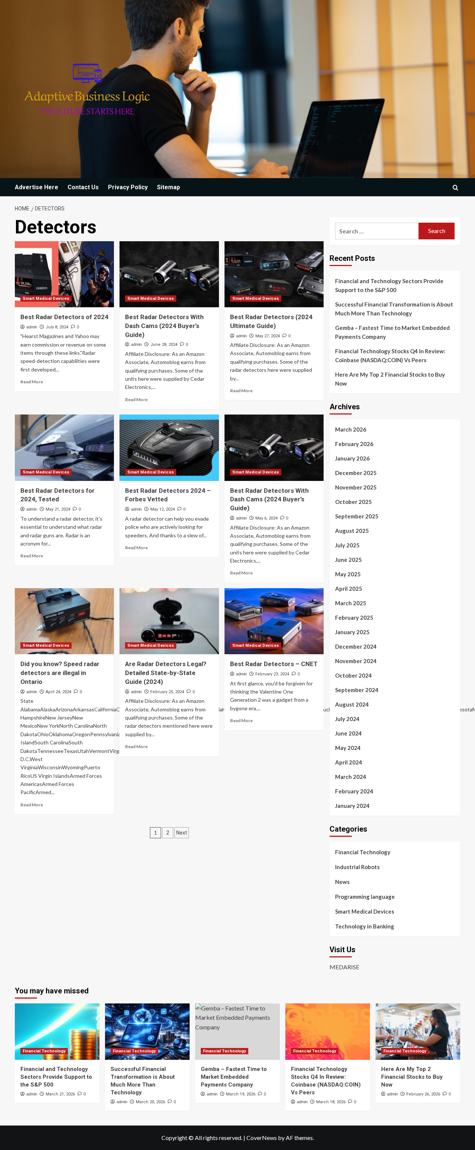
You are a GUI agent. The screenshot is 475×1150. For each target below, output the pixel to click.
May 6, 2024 (266, 518)
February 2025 (354, 617)
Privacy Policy (128, 187)
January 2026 (352, 458)
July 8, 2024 (57, 327)
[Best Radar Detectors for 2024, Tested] (64, 448)
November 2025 (356, 487)
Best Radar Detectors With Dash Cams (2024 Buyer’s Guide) (164, 325)
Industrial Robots (357, 867)
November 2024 (356, 661)
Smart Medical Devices (46, 298)
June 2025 (348, 559)
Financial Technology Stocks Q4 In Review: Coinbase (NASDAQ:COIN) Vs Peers (390, 355)
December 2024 (356, 646)
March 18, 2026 (330, 1102)
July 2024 (347, 718)
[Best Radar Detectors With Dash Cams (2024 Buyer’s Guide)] (169, 274)
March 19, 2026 (240, 1094)
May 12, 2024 (162, 509)
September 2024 (357, 690)
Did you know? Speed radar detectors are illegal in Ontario (59, 672)
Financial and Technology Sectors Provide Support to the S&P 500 (389, 285)
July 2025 (347, 545)
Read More (31, 381)
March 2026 (350, 429)
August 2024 (352, 704)
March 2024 (350, 776)
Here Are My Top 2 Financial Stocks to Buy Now (390, 379)
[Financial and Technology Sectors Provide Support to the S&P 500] (57, 1031)
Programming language (365, 896)
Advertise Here (36, 187)
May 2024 (348, 747)
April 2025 (348, 588)
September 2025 (357, 516)
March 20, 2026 (150, 1102)
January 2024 (352, 805)
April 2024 (348, 762)
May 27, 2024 (267, 336)
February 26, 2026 (423, 1094)
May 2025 (348, 574)
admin (31, 327)
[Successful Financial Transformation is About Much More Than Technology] (147, 1031)
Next (181, 833)
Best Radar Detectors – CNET (274, 664)
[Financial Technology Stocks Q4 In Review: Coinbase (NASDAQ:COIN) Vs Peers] (327, 1031)
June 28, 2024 (163, 344)
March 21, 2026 (60, 1094)
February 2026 (354, 443)
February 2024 (354, 791)
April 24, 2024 (58, 691)
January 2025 (352, 632)
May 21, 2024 (58, 509)
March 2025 (350, 603)
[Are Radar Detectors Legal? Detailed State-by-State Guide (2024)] (169, 621)
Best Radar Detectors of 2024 (64, 317)
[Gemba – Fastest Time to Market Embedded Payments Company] (237, 1031)
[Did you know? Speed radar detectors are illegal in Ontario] (64, 621)
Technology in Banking (364, 926)
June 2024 (348, 733)
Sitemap (168, 187)
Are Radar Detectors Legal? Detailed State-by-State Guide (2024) (165, 672)
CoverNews (261, 1137)
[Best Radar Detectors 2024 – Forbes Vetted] (169, 448)
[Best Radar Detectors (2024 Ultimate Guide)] (274, 274)
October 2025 (353, 501)
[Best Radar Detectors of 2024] (64, 274)
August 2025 (352, 530)
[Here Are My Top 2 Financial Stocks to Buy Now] (418, 1031)
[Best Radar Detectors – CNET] (274, 621)
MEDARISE (344, 966)
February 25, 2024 (167, 691)
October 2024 (353, 675)
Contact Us (83, 187)
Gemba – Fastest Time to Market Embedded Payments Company (392, 332)
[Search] (455, 187)
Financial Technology (362, 852)
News (342, 881)
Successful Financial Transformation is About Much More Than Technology (394, 309)
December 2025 (356, 472)
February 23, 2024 (272, 674)
